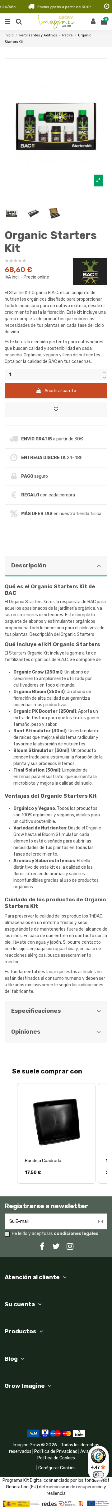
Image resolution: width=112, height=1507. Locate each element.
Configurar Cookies (57, 1468)
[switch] (98, 1474)
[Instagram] (70, 1246)
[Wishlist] (56, 409)
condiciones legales (76, 1233)
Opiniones (25, 1031)
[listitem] (56, 1133)
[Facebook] (42, 1246)
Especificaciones (36, 1010)
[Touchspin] (104, 371)
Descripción (28, 565)
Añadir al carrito (60, 390)
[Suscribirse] (100, 1221)
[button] (11, 1133)
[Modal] (56, 125)
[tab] (56, 779)
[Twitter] (56, 1246)
